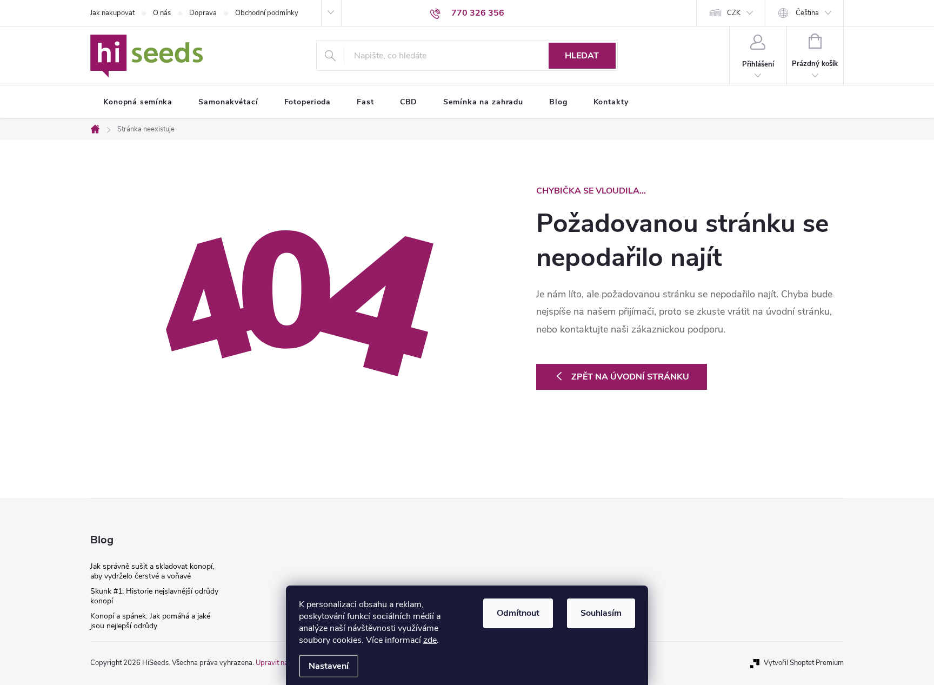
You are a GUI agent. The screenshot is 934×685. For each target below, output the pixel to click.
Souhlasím (601, 613)
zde (430, 640)
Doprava (203, 13)
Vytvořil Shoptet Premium (804, 663)
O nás (162, 13)
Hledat (582, 56)
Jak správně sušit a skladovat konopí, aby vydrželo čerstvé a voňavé (152, 571)
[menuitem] (137, 102)
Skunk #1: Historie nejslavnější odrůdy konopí (154, 596)
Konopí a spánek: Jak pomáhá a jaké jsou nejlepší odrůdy (150, 621)
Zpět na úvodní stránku (630, 377)
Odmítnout (518, 613)
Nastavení (329, 666)
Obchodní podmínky (266, 13)
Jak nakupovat (112, 13)
